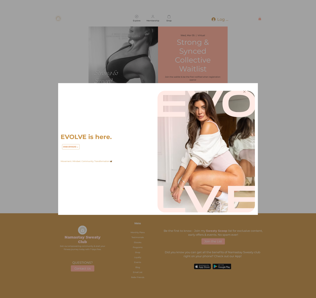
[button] (244, 92)
